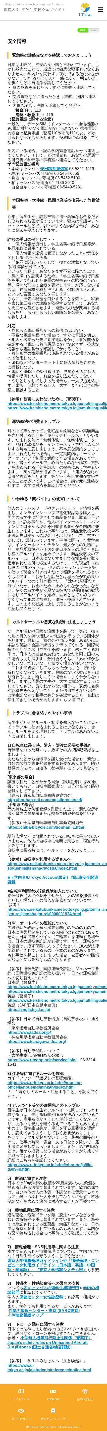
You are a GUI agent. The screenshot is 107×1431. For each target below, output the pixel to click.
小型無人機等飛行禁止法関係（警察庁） (56, 1338)
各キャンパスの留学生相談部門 (51, 1288)
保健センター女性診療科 (41, 1297)
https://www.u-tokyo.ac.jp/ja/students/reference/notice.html (49, 1367)
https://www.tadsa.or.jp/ (29, 1032)
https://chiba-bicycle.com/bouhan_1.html (45, 827)
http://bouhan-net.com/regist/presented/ (44, 800)
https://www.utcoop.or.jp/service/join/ (41, 1060)
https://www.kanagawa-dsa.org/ (36, 1041)
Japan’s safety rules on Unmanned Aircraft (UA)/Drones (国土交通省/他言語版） (47, 1344)
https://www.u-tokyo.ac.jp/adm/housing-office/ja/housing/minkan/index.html (44, 1085)
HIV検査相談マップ (26, 1315)
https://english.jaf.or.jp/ (28, 1009)
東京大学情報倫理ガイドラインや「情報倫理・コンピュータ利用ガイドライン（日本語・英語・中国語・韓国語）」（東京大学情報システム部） (53, 1265)
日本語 (82, 30)
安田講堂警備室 (54, 169)
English (94, 30)
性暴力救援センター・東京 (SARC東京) (44, 1311)
